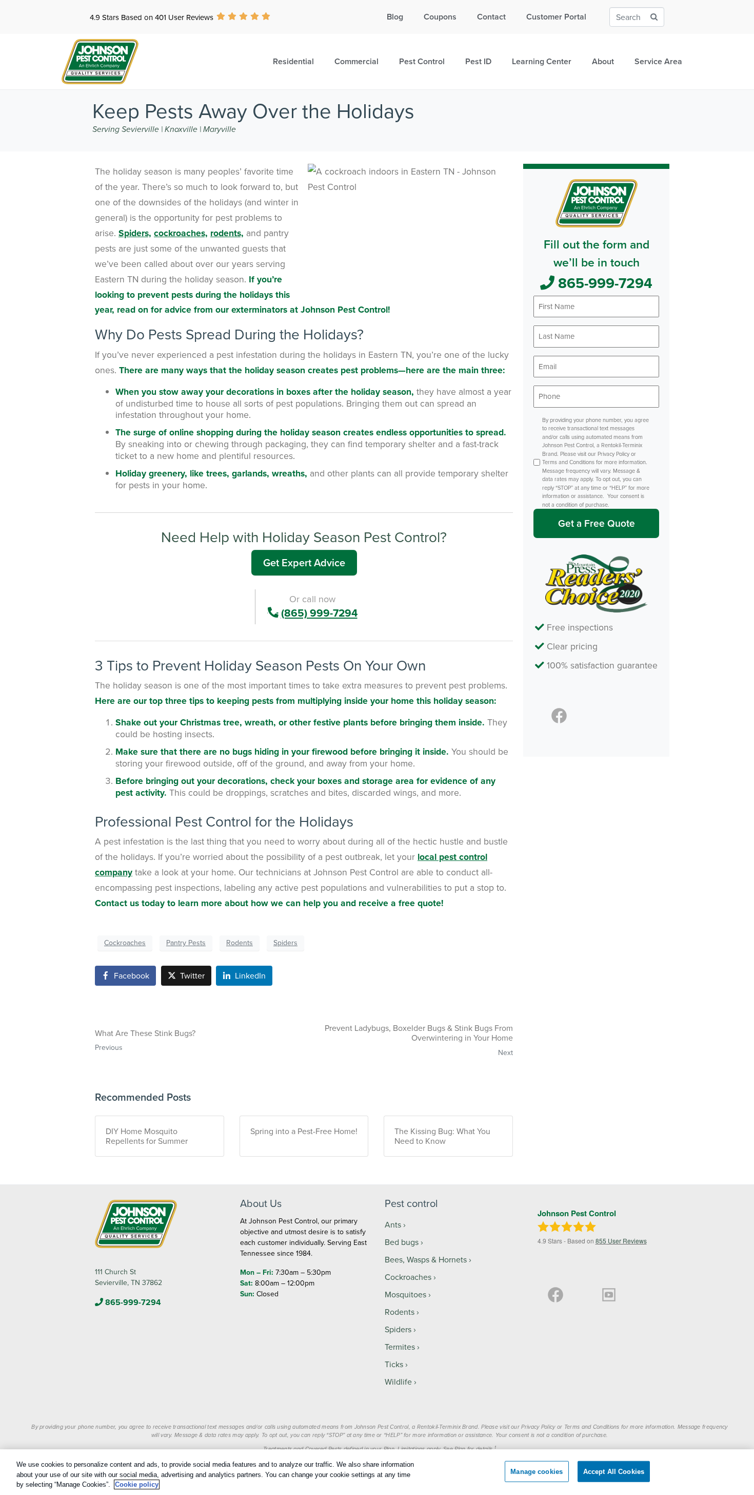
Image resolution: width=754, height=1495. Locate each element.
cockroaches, (181, 232)
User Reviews (621, 1240)
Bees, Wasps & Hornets (426, 1259)
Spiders (285, 942)
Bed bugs (402, 1242)
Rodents (239, 942)
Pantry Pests (186, 942)
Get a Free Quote (596, 523)
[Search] (654, 17)
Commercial (356, 61)
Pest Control (422, 61)
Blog (395, 17)
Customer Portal (556, 17)
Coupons (440, 17)
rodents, (227, 232)
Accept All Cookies (613, 1471)
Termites (400, 1346)
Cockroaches (125, 942)
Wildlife (398, 1381)
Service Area (658, 61)
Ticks (394, 1364)
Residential (293, 61)
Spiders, (134, 232)
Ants (393, 1224)
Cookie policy (136, 1484)
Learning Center (541, 61)
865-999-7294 (603, 283)
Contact (491, 17)
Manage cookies (536, 1471)
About (603, 61)
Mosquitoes (405, 1294)
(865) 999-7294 (319, 613)
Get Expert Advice (304, 562)
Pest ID (478, 61)
